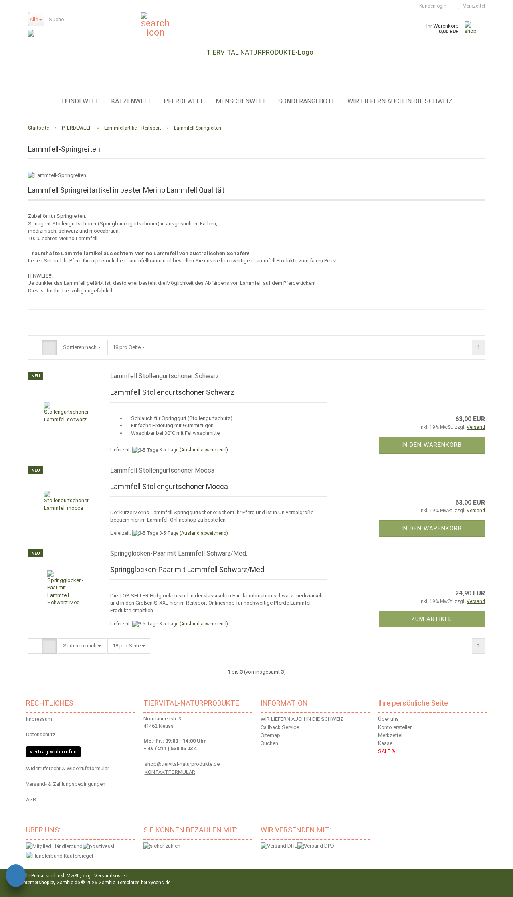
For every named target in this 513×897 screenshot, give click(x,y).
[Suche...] (148, 19)
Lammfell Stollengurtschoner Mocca (162, 470)
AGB (31, 799)
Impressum (39, 719)
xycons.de (159, 882)
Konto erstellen (395, 727)
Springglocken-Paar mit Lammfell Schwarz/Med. (178, 553)
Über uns (388, 719)
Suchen (269, 743)
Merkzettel (472, 6)
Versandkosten (110, 876)
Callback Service (280, 727)
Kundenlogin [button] (431, 6)
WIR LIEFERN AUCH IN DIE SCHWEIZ (399, 101)
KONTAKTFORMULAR (170, 772)
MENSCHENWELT (241, 101)
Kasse (385, 743)
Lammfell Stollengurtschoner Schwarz (164, 376)
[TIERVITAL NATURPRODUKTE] (256, 52)
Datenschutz (40, 734)
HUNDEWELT (80, 101)
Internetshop (35, 882)
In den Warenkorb (431, 444)
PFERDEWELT (184, 101)
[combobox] (82, 347)
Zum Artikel (431, 619)
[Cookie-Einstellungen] (16, 877)
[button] (35, 347)
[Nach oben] (497, 885)
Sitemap (270, 735)
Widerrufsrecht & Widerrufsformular (67, 768)
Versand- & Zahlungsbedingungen (65, 784)
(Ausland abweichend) (204, 450)
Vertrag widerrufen (53, 752)
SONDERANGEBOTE (306, 101)
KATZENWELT (131, 101)
